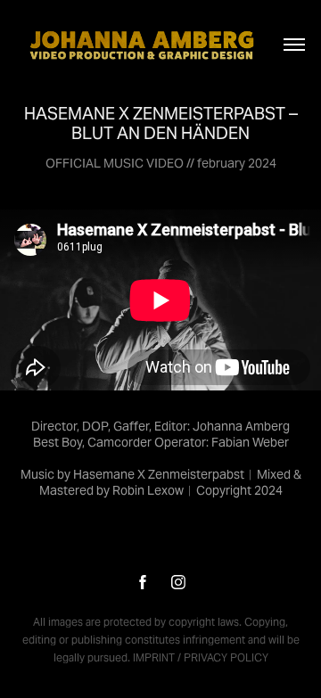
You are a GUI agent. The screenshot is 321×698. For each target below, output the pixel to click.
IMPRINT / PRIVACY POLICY (200, 657)
